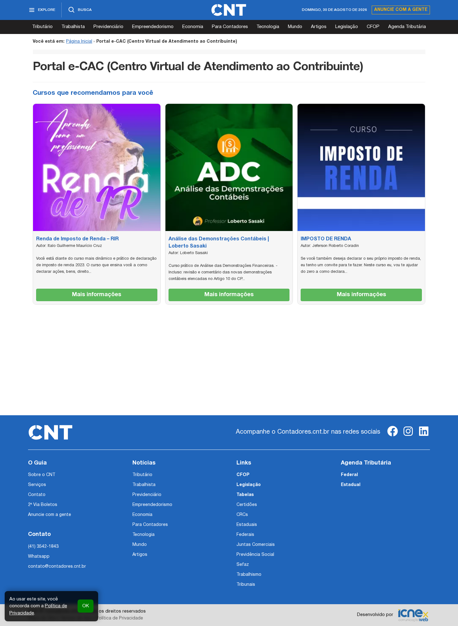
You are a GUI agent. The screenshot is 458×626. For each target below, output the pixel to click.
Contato (36, 495)
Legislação (346, 27)
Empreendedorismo (153, 27)
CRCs (242, 515)
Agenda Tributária (407, 27)
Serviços (37, 485)
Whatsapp (39, 557)
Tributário (42, 27)
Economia (192, 27)
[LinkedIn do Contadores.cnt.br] (423, 436)
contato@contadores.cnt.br (57, 567)
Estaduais (246, 525)
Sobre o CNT (41, 475)
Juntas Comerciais (255, 545)
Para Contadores (230, 27)
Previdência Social (255, 555)
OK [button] (85, 606)
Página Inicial (79, 42)
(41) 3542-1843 (43, 547)
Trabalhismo (248, 575)
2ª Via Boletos (42, 505)
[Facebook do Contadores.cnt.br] (392, 436)
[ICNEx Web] (413, 615)
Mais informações (96, 294)
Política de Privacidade (119, 618)
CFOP (373, 27)
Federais (245, 535)
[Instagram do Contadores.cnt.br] (408, 436)
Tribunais (245, 585)
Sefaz (242, 565)
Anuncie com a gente (400, 10)
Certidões (246, 505)
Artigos (319, 27)
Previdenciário (108, 27)
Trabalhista (73, 27)
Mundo (295, 27)
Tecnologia (267, 27)
